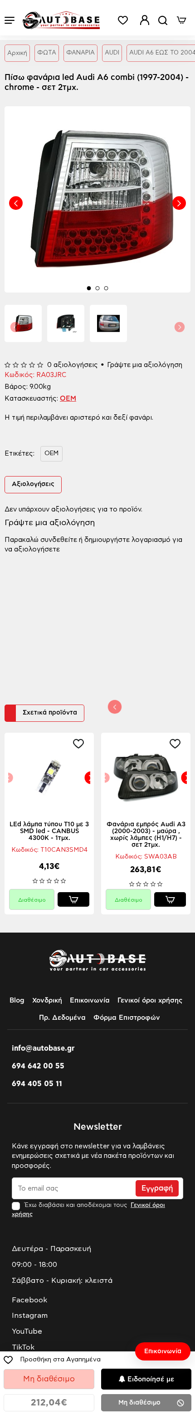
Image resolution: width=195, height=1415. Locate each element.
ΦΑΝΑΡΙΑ (80, 53)
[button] (16, 203)
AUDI (112, 53)
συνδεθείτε (58, 539)
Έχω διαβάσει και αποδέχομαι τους (88, 1209)
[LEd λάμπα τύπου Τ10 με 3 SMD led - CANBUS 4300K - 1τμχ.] (49, 777)
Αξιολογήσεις (33, 484)
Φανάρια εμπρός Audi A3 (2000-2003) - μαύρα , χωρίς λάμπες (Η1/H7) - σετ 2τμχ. (146, 834)
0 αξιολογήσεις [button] (72, 365)
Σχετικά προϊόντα (50, 713)
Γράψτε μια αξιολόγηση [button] (144, 365)
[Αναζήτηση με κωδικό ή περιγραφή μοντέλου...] (163, 20)
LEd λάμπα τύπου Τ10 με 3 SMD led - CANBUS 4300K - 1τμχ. (49, 831)
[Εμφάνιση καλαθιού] (181, 20)
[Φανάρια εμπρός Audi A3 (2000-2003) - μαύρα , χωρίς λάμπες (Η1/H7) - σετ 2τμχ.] (146, 777)
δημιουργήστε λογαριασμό (127, 539)
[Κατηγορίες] (10, 20)
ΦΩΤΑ (46, 53)
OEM (68, 398)
